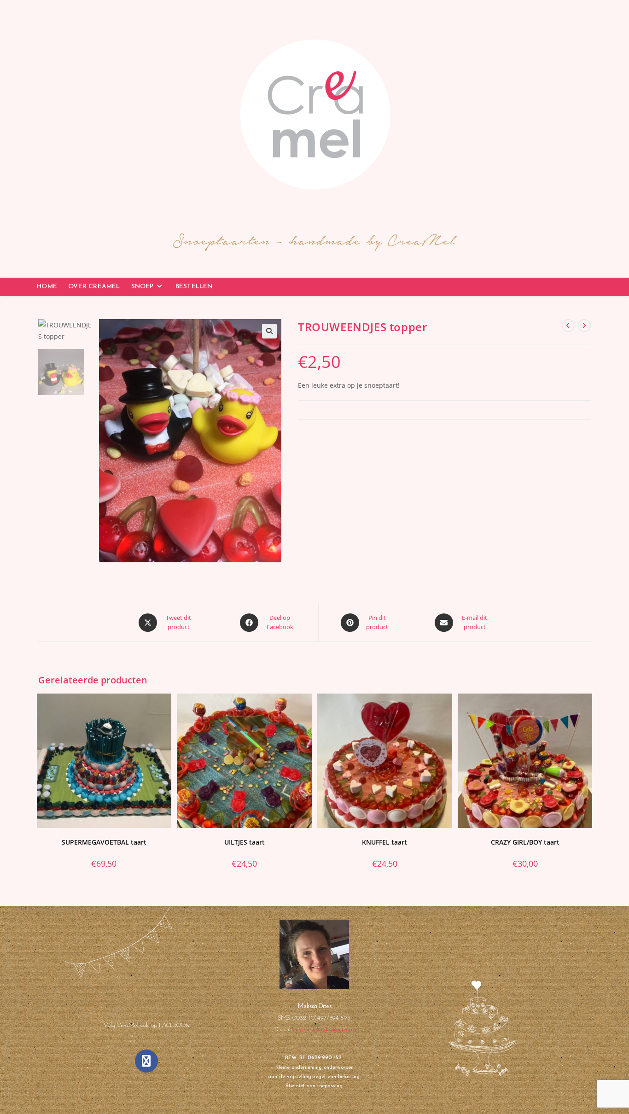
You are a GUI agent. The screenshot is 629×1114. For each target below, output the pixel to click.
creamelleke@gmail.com (323, 1029)
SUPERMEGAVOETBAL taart (104, 842)
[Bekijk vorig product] (568, 325)
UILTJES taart (244, 842)
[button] (269, 331)
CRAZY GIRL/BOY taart (525, 842)
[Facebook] (146, 1061)
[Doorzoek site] (581, 287)
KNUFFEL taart (384, 842)
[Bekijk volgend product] (584, 325)
